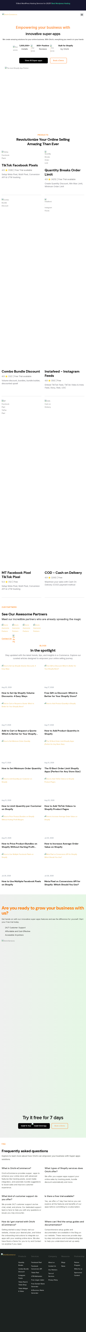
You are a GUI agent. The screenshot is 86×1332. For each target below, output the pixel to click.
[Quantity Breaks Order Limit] (64, 173)
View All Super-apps (33, 60)
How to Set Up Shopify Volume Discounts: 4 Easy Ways (18, 694)
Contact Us (7, 639)
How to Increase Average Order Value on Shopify (61, 845)
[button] (82, 14)
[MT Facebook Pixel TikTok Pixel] (21, 498)
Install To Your (26, 1126)
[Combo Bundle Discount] (21, 297)
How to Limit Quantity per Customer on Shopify (21, 808)
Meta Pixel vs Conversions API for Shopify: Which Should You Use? (62, 883)
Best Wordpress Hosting (60, 3)
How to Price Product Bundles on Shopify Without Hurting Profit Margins (19, 845)
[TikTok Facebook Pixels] (21, 173)
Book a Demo (58, 60)
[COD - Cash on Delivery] (64, 498)
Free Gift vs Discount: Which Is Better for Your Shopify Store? (60, 694)
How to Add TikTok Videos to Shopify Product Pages (60, 808)
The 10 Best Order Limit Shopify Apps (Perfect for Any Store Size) (62, 770)
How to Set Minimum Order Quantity (21, 768)
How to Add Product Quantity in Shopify (61, 732)
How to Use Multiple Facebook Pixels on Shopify (21, 883)
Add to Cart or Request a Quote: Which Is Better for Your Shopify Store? (19, 732)
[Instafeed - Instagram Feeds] (64, 297)
